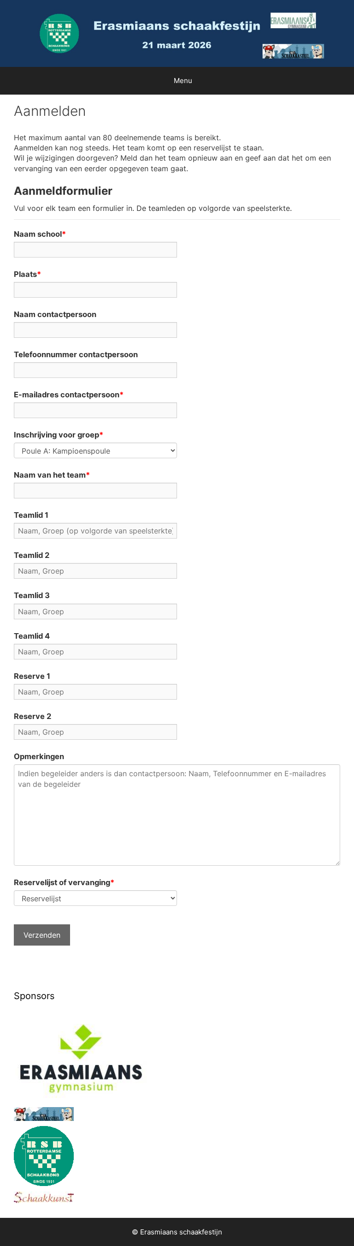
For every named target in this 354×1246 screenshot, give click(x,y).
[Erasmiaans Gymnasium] (85, 1098)
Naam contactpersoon (55, 314)
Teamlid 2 (31, 555)
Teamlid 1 (31, 515)
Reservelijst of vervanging (62, 882)
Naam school (38, 234)
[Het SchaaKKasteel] (44, 1118)
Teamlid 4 (32, 636)
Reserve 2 (32, 716)
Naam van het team (50, 474)
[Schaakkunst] (44, 1200)
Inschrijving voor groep (56, 434)
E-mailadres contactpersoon (66, 394)
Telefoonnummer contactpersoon (76, 354)
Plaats (25, 274)
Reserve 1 (32, 676)
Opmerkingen (39, 756)
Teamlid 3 (32, 595)
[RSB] (44, 1183)
